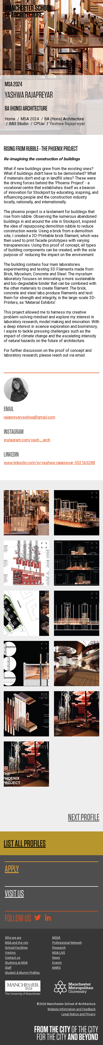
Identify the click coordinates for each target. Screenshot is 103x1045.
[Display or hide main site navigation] (94, 9)
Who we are (13, 937)
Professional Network (67, 942)
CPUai (39, 123)
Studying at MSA (16, 962)
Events (57, 962)
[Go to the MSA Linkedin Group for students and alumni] (47, 918)
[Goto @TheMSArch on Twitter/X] (37, 918)
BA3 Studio (18, 123)
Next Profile (83, 816)
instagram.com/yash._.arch (27, 440)
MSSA (56, 937)
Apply (12, 868)
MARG (56, 967)
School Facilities (16, 947)
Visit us (14, 893)
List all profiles (25, 843)
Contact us (12, 957)
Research (59, 947)
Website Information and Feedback (72, 1009)
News (56, 957)
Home (10, 119)
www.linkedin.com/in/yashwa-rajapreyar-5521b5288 (49, 462)
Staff (8, 967)
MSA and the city (16, 942)
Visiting (10, 952)
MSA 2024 (29, 119)
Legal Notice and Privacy (79, 1014)
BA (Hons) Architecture (64, 119)
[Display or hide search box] (94, 21)
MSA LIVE (58, 952)
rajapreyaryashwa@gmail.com (29, 417)
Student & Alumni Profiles (22, 972)
